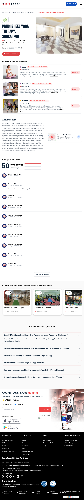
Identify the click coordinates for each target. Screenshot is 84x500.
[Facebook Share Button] (3, 476)
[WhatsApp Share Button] (22, 476)
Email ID (20, 404)
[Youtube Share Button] (14, 476)
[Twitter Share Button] (7, 476)
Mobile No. (8, 404)
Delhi (13, 12)
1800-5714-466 (17, 470)
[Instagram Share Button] (10, 476)
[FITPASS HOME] (11, 4)
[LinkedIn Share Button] (18, 476)
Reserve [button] (75, 72)
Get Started (71, 4)
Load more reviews (42, 274)
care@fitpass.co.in (36, 470)
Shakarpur (30, 12)
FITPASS (5, 12)
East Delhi (20, 12)
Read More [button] (54, 76)
